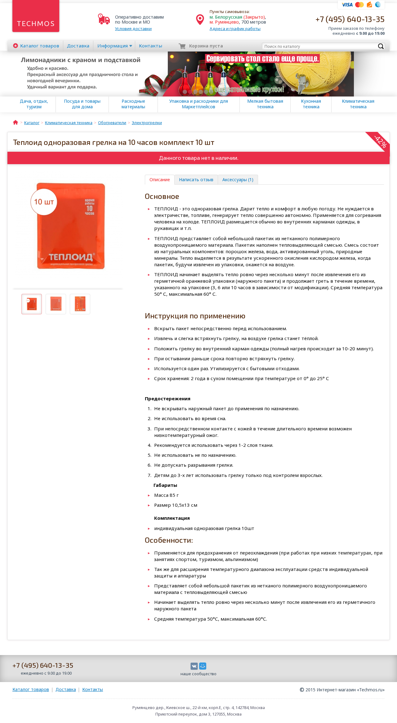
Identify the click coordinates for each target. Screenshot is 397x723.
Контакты (150, 46)
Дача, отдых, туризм (34, 104)
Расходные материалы (133, 104)
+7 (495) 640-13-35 (350, 19)
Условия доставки (133, 28)
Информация (112, 46)
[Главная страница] (15, 122)
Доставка (78, 46)
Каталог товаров (30, 689)
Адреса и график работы (235, 28)
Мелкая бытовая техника (265, 104)
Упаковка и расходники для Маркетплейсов (198, 104)
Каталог (39, 46)
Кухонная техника (311, 104)
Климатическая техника (358, 104)
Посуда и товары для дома (82, 104)
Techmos (36, 23)
